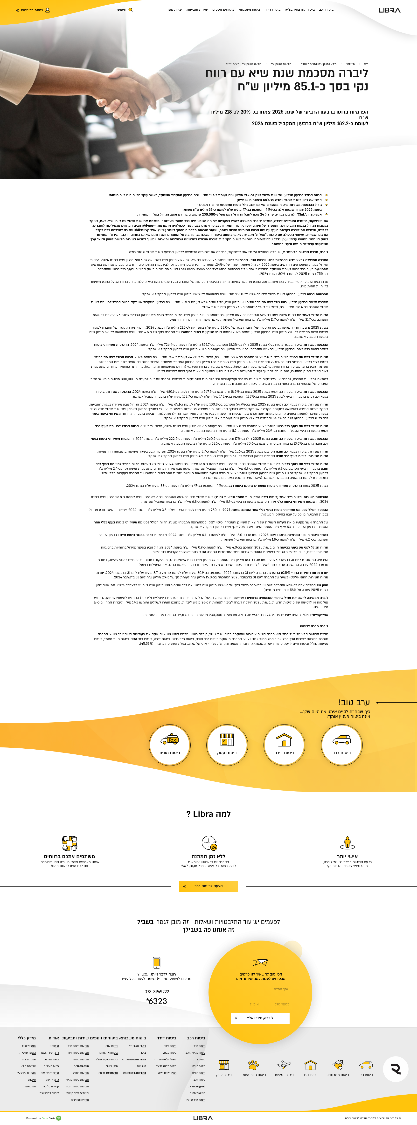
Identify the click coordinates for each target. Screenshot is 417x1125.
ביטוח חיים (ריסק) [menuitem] (107, 1073)
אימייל (254, 1004)
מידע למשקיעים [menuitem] (50, 1073)
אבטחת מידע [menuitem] (28, 1066)
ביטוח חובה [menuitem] (198, 1066)
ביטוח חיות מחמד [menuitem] (253, 1075)
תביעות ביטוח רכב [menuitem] (78, 1046)
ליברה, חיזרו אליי (260, 1018)
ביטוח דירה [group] (272, 10)
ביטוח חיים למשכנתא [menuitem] (134, 1059)
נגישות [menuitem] (32, 1080)
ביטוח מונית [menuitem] (198, 1073)
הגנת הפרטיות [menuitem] (28, 1053)
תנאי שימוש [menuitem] (29, 1046)
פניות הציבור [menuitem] (51, 1066)
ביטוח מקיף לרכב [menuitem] (195, 1053)
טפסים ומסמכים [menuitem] (80, 1100)
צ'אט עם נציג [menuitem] (51, 1059)
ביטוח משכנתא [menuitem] (338, 1075)
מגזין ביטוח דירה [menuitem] (167, 1073)
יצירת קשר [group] (174, 10)
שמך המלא (282, 989)
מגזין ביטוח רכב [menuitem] (196, 1086)
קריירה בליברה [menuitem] (50, 1086)
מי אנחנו (350, 64)
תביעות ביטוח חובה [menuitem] (77, 1086)
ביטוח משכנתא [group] (249, 10)
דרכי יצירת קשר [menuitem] (50, 1053)
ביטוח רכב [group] (326, 10)
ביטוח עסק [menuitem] (224, 1075)
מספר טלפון (281, 1004)
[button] (130, 10)
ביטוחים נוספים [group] (223, 10)
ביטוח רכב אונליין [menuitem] (195, 1100)
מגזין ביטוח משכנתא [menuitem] (134, 1073)
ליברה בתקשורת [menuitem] (49, 1093)
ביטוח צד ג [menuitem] (199, 1059)
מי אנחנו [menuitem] (54, 1046)
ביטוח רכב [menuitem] (366, 1075)
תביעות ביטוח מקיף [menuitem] (77, 1080)
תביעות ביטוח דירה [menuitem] (78, 1053)
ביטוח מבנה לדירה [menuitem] (166, 1066)
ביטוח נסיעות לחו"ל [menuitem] (107, 1059)
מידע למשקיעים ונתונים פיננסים (318, 64)
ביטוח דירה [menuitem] (311, 1075)
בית (366, 64)
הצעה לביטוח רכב (209, 886)
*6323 (156, 1001)
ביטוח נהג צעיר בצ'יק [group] (300, 10)
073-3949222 (157, 991)
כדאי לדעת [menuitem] (52, 1080)
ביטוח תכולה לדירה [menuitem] (165, 1059)
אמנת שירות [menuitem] (29, 1059)
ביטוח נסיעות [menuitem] (284, 1075)
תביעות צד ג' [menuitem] (81, 1066)
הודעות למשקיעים (281, 64)
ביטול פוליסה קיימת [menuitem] (77, 1093)
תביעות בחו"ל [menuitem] (81, 1073)
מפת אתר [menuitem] (30, 1086)
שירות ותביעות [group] (197, 10)
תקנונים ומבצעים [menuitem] (26, 1073)
